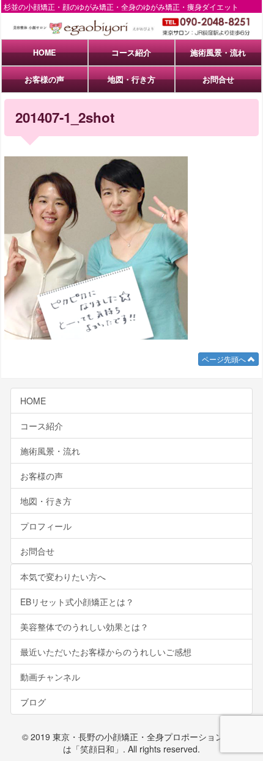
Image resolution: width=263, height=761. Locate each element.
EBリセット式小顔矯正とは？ (77, 601)
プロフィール (46, 526)
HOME (44, 52)
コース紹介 (131, 52)
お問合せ (218, 79)
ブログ (33, 702)
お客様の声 (44, 79)
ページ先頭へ (225, 359)
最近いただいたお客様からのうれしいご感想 (105, 652)
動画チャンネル (50, 677)
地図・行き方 (131, 79)
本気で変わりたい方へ (63, 576)
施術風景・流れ (218, 52)
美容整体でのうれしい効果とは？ (84, 627)
